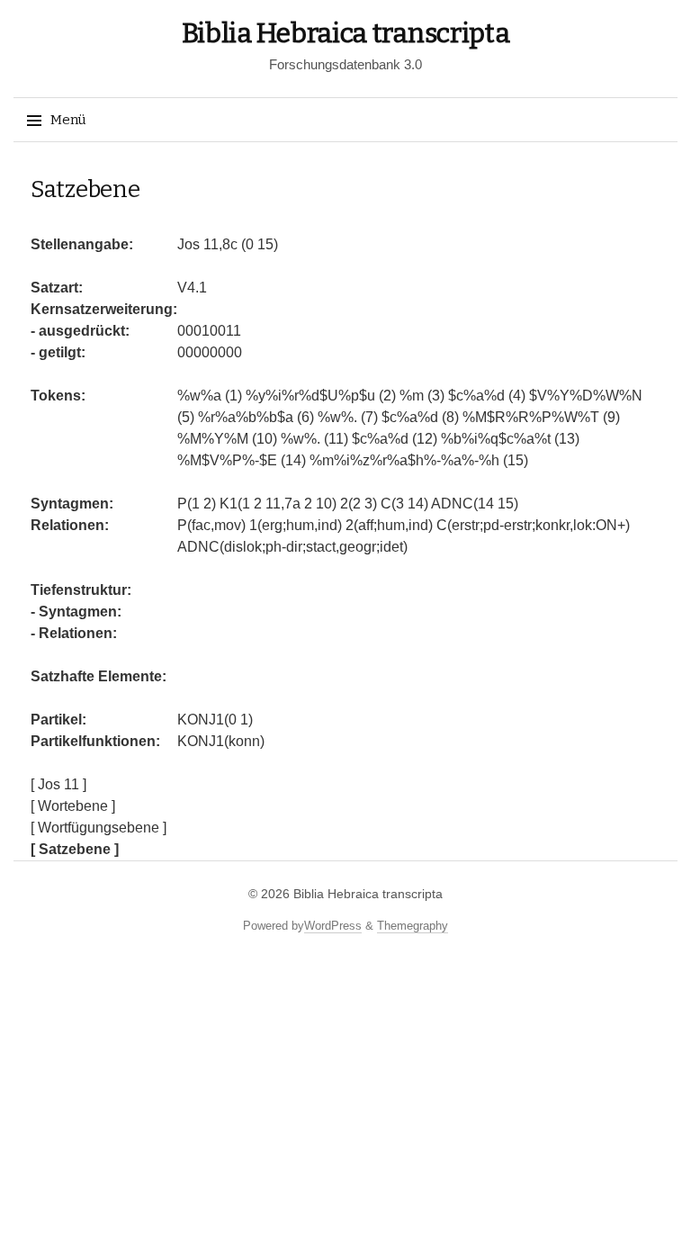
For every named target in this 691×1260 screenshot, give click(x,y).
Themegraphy (412, 925)
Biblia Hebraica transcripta (346, 33)
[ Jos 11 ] (58, 784)
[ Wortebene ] (73, 806)
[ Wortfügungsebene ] (98, 827)
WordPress (333, 925)
